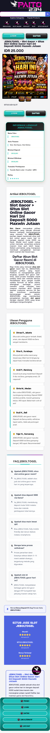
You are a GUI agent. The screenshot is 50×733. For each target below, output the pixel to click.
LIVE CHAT (26, 726)
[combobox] (22, 14)
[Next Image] (46, 77)
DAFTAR (36, 36)
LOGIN (13, 36)
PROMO (26, 702)
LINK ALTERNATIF (26, 720)
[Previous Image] (4, 77)
